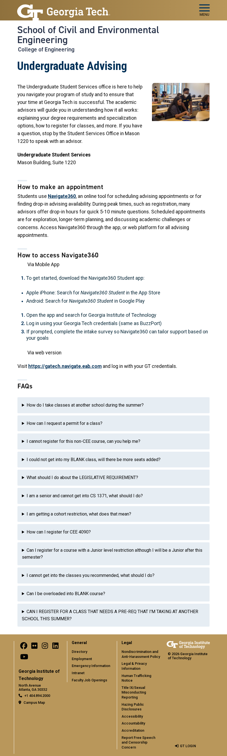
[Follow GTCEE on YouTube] (24, 658)
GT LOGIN (188, 746)
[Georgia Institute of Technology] (63, 8)
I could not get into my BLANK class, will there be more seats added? (94, 459)
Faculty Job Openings (89, 680)
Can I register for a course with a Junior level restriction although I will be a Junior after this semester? (112, 554)
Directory (79, 652)
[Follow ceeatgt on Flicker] (34, 647)
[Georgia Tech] (188, 645)
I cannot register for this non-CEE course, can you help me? (83, 441)
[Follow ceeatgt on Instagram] (45, 647)
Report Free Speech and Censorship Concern (138, 742)
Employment (82, 659)
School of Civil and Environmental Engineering (88, 35)
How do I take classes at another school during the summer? (85, 405)
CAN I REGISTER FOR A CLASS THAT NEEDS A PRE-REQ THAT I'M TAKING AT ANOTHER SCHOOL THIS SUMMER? (110, 615)
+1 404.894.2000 (37, 696)
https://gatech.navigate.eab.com (65, 366)
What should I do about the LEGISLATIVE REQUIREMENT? (82, 477)
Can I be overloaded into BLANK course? (66, 593)
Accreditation (133, 730)
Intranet (78, 673)
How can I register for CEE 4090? (59, 532)
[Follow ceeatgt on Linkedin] (55, 647)
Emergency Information (91, 666)
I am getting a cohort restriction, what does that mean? (79, 514)
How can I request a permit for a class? (64, 423)
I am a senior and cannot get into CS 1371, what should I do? (85, 495)
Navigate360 (62, 196)
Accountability (133, 723)
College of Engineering (46, 49)
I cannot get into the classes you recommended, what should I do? (90, 575)
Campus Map (34, 702)
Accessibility (132, 716)
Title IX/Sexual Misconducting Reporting (134, 692)
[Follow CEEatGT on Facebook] (23, 647)
